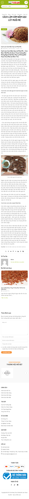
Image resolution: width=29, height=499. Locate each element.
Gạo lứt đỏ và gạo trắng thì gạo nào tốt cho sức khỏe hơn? (13, 288)
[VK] (11, 251)
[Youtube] (17, 485)
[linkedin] (18, 251)
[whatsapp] (20, 251)
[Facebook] (8, 251)
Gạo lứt (25, 14)
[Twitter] (6, 251)
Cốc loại (14, 14)
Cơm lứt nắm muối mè (10, 247)
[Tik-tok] (14, 485)
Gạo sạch (19, 14)
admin (13, 48)
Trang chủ (4, 14)
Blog (9, 14)
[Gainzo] (7, 373)
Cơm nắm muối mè (21, 247)
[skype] (23, 251)
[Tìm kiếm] (26, 6)
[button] (2, 2)
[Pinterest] (13, 251)
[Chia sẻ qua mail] (15, 251)
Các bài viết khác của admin (17, 262)
